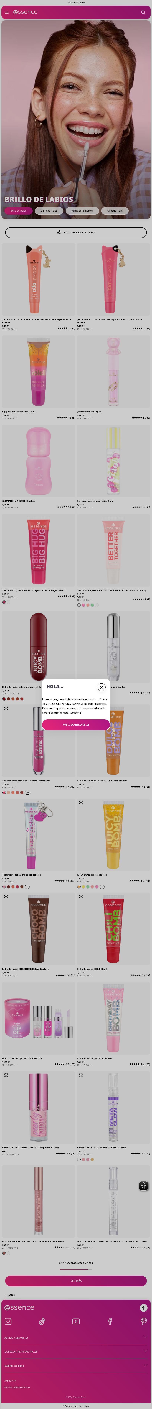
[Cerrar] (101, 687)
